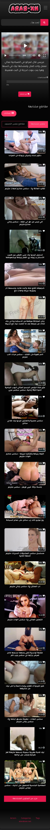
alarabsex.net (25, 822)
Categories (26, 818)
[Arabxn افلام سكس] (25, 9)
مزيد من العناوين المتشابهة (25, 799)
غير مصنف (23, 94)
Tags (38, 818)
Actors (13, 818)
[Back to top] (41, 822)
